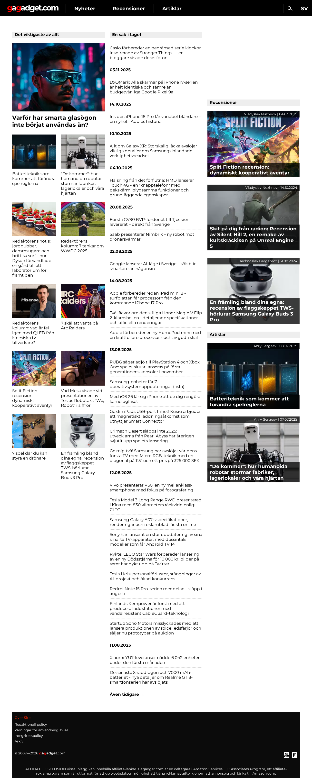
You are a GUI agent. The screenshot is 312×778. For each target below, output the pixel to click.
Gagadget (33, 6)
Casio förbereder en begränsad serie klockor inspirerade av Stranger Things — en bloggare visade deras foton (155, 52)
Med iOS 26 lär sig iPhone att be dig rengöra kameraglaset (155, 399)
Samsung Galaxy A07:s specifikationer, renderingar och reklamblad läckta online (153, 522)
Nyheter (84, 8)
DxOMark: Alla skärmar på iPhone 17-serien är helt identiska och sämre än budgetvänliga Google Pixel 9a (154, 87)
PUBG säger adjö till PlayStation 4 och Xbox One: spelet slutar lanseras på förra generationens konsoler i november (155, 367)
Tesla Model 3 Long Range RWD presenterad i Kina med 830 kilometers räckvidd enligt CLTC (156, 505)
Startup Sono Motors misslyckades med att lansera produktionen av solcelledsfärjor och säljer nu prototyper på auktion (155, 628)
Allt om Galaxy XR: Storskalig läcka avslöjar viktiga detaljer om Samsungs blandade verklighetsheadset (153, 151)
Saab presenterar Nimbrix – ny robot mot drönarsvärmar (152, 237)
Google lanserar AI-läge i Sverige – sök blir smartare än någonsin (153, 266)
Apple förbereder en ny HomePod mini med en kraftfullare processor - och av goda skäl (155, 335)
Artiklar (172, 8)
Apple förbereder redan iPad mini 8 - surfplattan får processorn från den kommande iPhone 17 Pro (148, 298)
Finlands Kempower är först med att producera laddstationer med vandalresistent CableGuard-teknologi (149, 608)
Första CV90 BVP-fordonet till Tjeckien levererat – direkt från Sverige (149, 222)
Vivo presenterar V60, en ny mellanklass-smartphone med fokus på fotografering (151, 487)
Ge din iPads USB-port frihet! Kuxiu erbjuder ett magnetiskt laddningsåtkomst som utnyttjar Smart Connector (155, 416)
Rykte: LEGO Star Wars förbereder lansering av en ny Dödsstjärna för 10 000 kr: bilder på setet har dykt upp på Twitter (154, 559)
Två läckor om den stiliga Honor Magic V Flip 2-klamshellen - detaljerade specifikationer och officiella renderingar (156, 317)
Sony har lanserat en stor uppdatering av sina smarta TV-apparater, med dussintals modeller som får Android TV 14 (156, 539)
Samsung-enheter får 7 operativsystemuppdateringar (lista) (147, 384)
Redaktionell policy (31, 724)
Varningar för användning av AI (41, 730)
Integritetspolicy (29, 735)
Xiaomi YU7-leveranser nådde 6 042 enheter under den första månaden (155, 660)
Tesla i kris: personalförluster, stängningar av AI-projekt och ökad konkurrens (155, 576)
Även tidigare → (127, 694)
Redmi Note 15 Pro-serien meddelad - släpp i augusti (156, 591)
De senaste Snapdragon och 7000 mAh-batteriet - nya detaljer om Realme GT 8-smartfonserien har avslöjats (151, 677)
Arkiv (19, 741)
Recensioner (129, 8)
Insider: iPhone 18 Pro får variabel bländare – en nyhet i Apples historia (155, 119)
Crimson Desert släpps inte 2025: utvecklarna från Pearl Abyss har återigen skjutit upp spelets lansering (152, 436)
